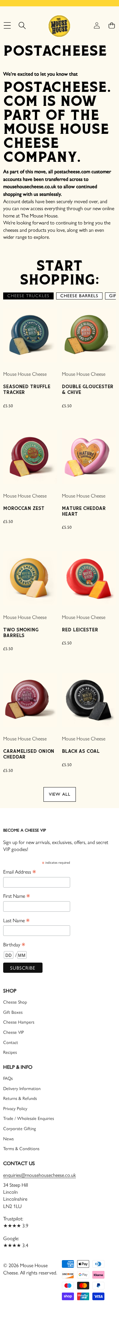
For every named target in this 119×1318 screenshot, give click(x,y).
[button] (111, 25)
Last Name (16, 920)
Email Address (19, 871)
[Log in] (96, 25)
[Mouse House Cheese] (59, 26)
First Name (16, 895)
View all (59, 794)
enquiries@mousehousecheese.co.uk (39, 1174)
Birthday (14, 944)
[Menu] (7, 25)
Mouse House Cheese (25, 373)
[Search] (22, 25)
